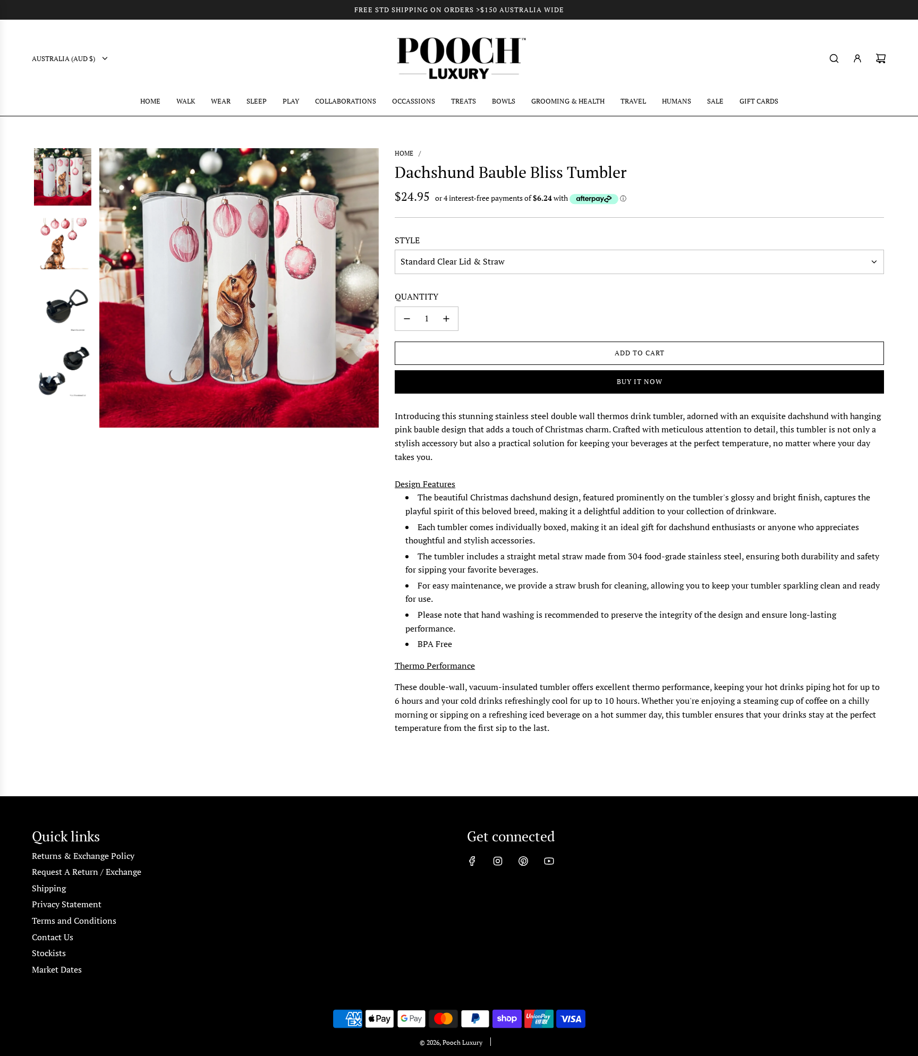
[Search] (834, 58)
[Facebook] (472, 861)
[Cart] (880, 58)
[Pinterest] (523, 861)
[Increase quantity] (446, 318)
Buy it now (639, 381)
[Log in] (857, 58)
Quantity (416, 296)
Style (407, 240)
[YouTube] (548, 861)
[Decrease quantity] (407, 318)
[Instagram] (497, 861)
